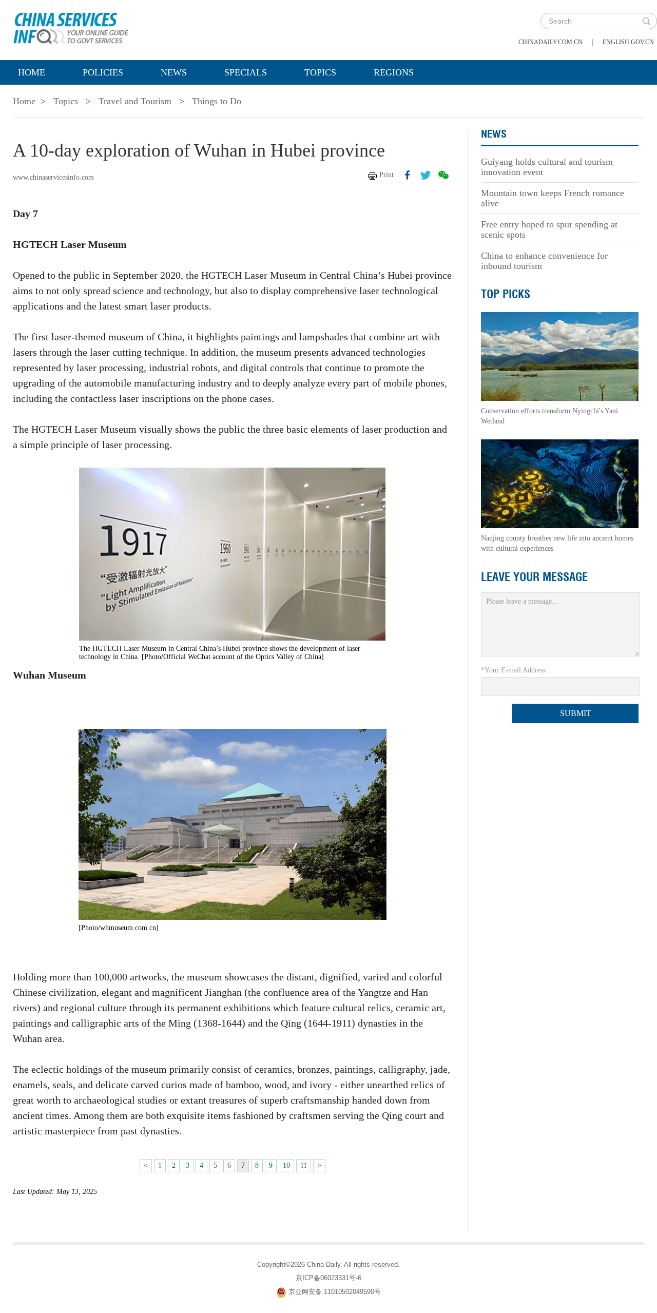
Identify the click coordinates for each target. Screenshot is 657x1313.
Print (386, 175)
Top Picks (505, 294)
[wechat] (443, 175)
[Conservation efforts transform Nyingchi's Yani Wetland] (560, 356)
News (174, 72)
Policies (103, 72)
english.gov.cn (628, 42)
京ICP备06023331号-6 (328, 1278)
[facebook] (407, 175)
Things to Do (216, 101)
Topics (320, 72)
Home (31, 72)
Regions (394, 72)
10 (286, 1165)
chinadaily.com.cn (550, 42)
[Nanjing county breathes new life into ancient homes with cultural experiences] (560, 483)
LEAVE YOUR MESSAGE (534, 577)
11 (303, 1165)
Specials (245, 72)
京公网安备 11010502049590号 (334, 1292)
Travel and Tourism (135, 101)
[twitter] (425, 175)
